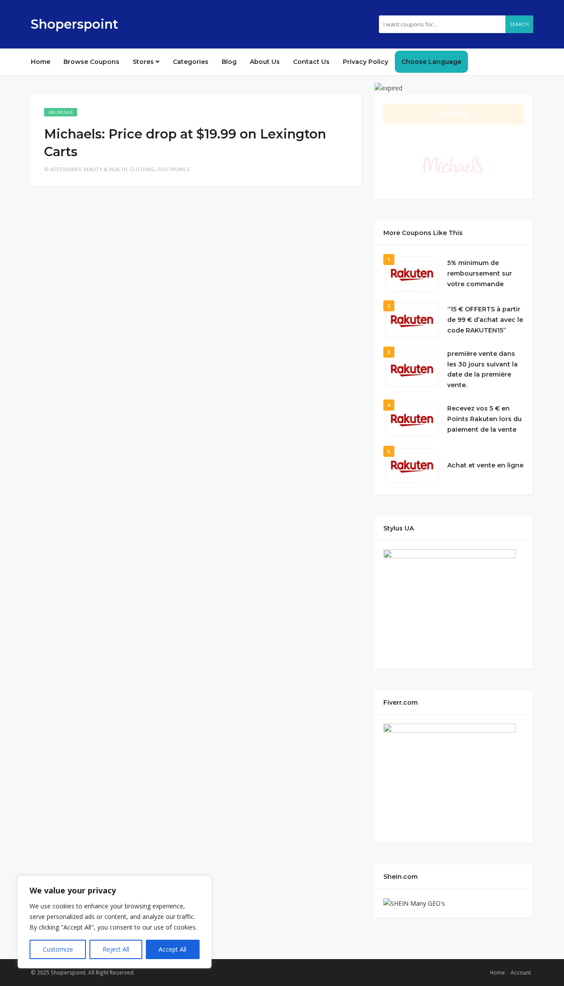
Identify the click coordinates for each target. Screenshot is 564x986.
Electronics (173, 169)
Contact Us (311, 62)
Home (40, 62)
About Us (265, 62)
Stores (144, 62)
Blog (229, 62)
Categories (190, 62)
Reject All (116, 949)
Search (519, 24)
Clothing (142, 169)
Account (521, 972)
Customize (58, 949)
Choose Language (431, 62)
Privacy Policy (365, 62)
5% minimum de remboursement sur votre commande (479, 273)
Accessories (65, 169)
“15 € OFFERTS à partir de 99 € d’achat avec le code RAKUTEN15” (485, 319)
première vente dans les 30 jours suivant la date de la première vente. (482, 369)
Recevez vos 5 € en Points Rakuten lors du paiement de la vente (484, 418)
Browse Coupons (91, 62)
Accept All (172, 949)
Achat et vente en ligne (485, 465)
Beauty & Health (105, 169)
